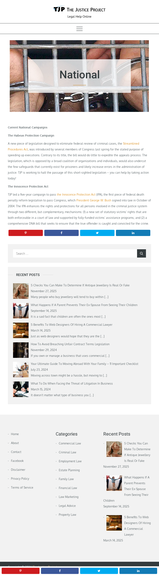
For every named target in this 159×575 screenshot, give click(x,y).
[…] (106, 297)
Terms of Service (22, 487)
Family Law (66, 479)
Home (15, 434)
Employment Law (70, 461)
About (15, 443)
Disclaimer (18, 469)
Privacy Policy (20, 478)
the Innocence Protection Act (76, 194)
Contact (16, 452)
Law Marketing (68, 497)
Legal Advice (67, 505)
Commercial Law (70, 443)
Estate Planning (69, 470)
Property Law (67, 514)
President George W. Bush (93, 200)
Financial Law (68, 488)
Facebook (17, 460)
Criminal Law (67, 452)
